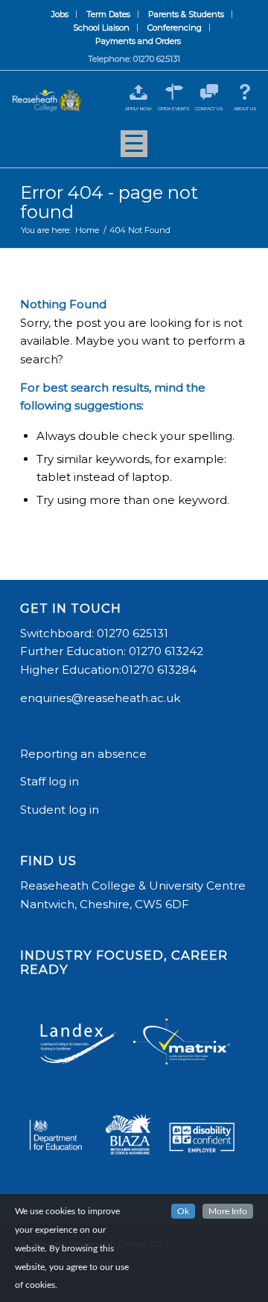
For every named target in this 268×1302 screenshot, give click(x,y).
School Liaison (101, 27)
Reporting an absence (85, 754)
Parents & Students (186, 14)
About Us (245, 109)
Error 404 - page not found (109, 202)
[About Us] (245, 92)
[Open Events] (174, 92)
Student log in (61, 809)
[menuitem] (60, 14)
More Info (227, 1211)
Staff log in (49, 781)
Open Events (174, 109)
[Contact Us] (210, 92)
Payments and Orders (138, 41)
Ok (183, 1211)
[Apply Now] (138, 92)
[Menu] (134, 148)
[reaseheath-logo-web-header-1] (47, 100)
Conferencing (174, 27)
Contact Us (209, 109)
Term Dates (108, 14)
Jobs (59, 14)
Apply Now (138, 109)
